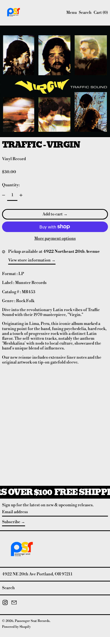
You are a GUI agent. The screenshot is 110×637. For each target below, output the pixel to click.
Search (8, 587)
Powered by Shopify (16, 627)
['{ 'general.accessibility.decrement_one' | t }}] (3, 195)
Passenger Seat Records (32, 621)
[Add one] (21, 195)
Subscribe (11, 521)
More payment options (55, 238)
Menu (71, 12)
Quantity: (11, 185)
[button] (85, 12)
